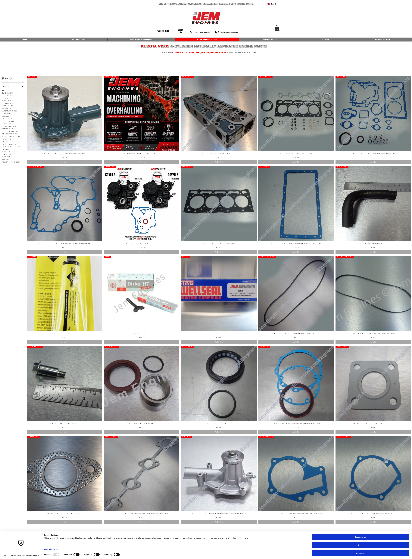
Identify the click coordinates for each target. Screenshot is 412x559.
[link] (277, 28)
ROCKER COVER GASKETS (11, 162)
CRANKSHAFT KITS (8, 152)
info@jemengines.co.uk (229, 33)
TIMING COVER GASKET (10, 134)
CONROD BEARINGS (9, 129)
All (3, 91)
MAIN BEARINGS (7, 101)
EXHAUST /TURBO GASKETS (12, 147)
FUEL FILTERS (7, 96)
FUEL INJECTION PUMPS (10, 131)
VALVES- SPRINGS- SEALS (11, 136)
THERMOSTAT (6, 157)
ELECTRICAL (6, 98)
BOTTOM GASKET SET (9, 144)
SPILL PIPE (5, 159)
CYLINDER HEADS (8, 103)
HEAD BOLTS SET (8, 139)
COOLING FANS (7, 106)
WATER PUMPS (7, 108)
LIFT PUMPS (6, 149)
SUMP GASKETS (7, 93)
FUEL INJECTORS (8, 121)
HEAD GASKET (7, 124)
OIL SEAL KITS (7, 165)
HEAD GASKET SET (8, 154)
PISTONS (5, 142)
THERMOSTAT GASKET (10, 126)
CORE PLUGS (6, 113)
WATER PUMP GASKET (9, 111)
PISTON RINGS (7, 119)
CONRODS (5, 116)
